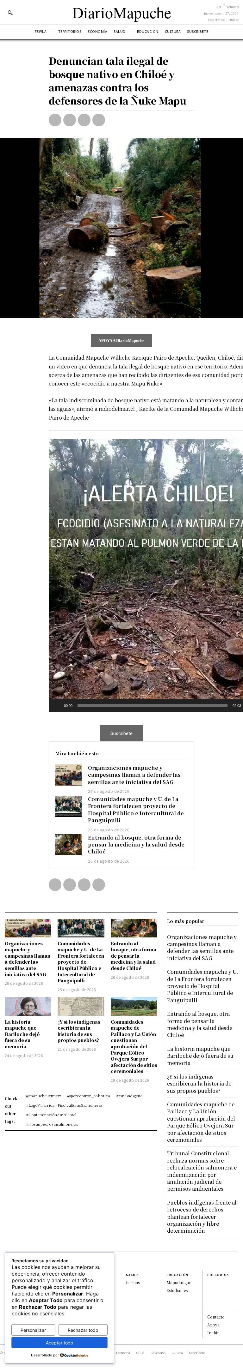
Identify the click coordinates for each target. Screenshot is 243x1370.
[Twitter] (69, 120)
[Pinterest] (84, 120)
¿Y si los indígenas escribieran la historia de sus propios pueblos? (79, 1031)
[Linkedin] (210, 1298)
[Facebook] (55, 120)
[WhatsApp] (98, 120)
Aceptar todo (59, 1342)
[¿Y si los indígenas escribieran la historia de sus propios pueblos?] (81, 1006)
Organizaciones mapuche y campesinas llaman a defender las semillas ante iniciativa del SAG (134, 775)
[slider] (152, 705)
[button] (10, 12)
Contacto (216, 1316)
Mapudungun (178, 1282)
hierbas (133, 1282)
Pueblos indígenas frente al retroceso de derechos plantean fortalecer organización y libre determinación (202, 1217)
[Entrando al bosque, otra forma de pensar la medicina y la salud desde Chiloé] (68, 844)
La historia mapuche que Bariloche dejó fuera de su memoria (22, 1034)
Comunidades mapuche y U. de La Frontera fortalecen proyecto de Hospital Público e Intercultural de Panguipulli (136, 809)
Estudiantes (177, 1290)
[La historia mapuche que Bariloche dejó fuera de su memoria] (28, 1006)
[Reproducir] (57, 705)
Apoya (213, 1324)
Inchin (213, 1332)
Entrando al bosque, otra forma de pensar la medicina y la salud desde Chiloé (136, 844)
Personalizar (33, 1330)
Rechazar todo (83, 1330)
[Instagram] (210, 1291)
